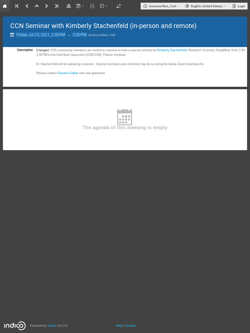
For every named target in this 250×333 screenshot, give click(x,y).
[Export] (80, 6)
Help (119, 325)
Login (241, 6)
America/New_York (163, 6)
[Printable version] (68, 6)
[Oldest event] (17, 6)
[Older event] (27, 6)
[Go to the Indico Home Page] (5, 6)
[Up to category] (37, 6)
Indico (52, 325)
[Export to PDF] (92, 6)
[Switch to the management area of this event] (118, 6)
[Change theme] (104, 6)
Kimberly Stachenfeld (172, 50)
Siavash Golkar (68, 73)
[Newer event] (47, 6)
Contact (130, 325)
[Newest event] (56, 6)
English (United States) (207, 6)
